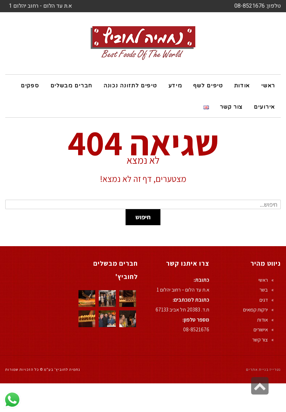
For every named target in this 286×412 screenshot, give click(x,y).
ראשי (263, 280)
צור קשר (260, 339)
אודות (262, 319)
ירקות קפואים (255, 309)
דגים (263, 299)
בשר (263, 289)
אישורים (261, 329)
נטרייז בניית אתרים (263, 369)
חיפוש (143, 217)
